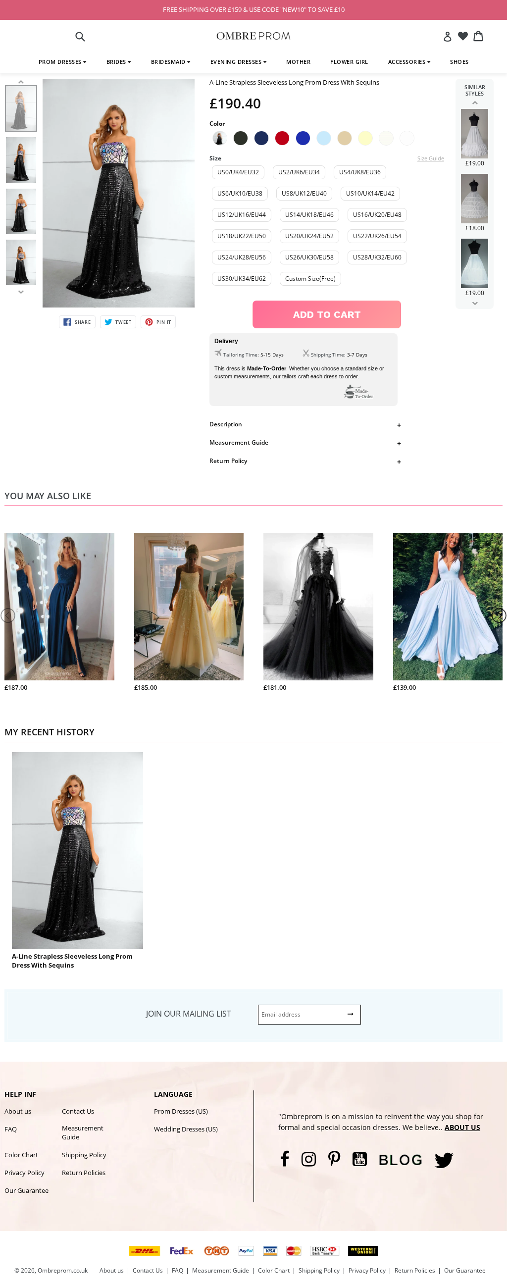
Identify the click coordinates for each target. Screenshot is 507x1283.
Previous (474, 102)
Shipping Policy (84, 1154)
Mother (298, 61)
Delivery (226, 341)
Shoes (459, 61)
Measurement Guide (238, 442)
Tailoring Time (240, 354)
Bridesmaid (169, 61)
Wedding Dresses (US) (186, 1129)
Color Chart (21, 1154)
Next (474, 303)
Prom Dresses (61, 61)
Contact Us (78, 1111)
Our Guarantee (26, 1190)
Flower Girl (349, 61)
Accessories (407, 61)
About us (17, 1111)
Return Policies (83, 1172)
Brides (117, 61)
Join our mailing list (188, 1014)
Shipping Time (327, 354)
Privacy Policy (24, 1172)
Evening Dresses (236, 61)
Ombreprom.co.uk (63, 1270)
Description (225, 424)
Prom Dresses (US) (181, 1111)
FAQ (10, 1129)
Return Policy (228, 461)
